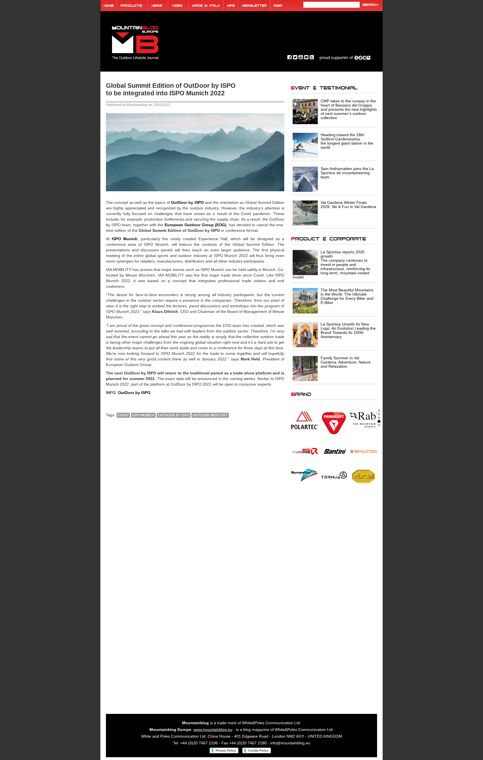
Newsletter (254, 5)
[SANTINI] (334, 451)
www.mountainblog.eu (212, 729)
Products (131, 5)
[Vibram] (363, 475)
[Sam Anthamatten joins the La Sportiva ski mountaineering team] (305, 179)
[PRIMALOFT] (334, 423)
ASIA (278, 5)
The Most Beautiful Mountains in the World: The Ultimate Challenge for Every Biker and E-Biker (347, 296)
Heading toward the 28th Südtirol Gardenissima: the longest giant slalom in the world (347, 141)
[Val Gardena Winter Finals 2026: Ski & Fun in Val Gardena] (305, 213)
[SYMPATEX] (304, 474)
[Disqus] (195, 498)
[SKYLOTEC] (363, 451)
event (123, 415)
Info (231, 5)
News (157, 5)
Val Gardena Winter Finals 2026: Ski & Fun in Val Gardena (348, 204)
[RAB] (363, 419)
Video (177, 5)
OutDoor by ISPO (134, 392)
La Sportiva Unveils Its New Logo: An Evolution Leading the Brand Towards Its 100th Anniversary (348, 330)
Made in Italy (206, 5)
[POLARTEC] (304, 420)
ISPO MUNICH (143, 415)
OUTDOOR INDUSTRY (210, 415)
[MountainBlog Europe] (135, 41)
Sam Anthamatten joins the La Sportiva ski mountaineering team (347, 172)
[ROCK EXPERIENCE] (304, 451)
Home (109, 5)
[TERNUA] (334, 474)
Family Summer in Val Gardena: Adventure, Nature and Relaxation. (346, 362)
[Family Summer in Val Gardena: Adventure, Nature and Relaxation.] (305, 368)
